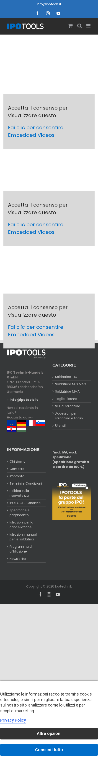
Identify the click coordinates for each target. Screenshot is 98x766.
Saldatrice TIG (66, 377)
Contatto (17, 469)
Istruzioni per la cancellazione (21, 524)
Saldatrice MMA (67, 391)
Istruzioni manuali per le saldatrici (23, 537)
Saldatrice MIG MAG (70, 384)
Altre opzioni (49, 733)
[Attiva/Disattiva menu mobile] (88, 25)
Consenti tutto (49, 749)
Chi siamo (18, 461)
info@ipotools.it (49, 4)
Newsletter (18, 558)
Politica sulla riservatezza (19, 493)
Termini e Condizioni (26, 483)
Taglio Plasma (66, 398)
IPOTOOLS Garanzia (25, 503)
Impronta (17, 476)
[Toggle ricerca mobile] (79, 25)
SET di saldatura (67, 406)
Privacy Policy (13, 720)
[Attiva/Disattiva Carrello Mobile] (70, 25)
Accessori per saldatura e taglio (69, 416)
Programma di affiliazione (21, 549)
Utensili (60, 425)
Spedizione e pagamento (20, 512)
